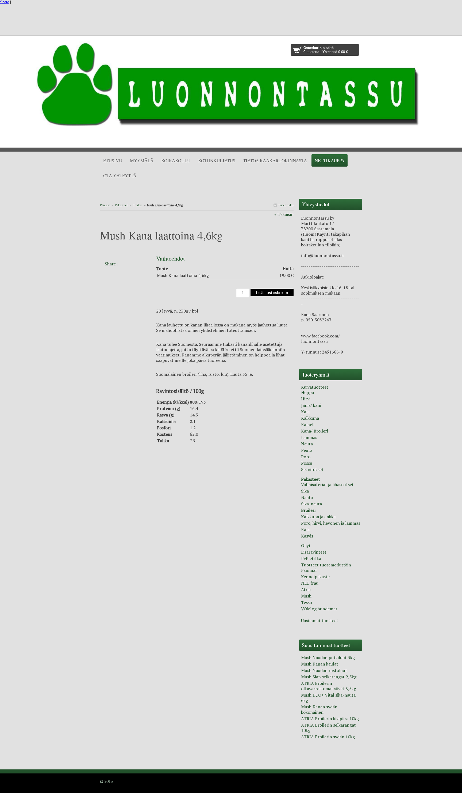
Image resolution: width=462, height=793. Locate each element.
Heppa (307, 392)
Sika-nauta (311, 504)
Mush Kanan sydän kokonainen (319, 709)
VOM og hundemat (319, 609)
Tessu (306, 602)
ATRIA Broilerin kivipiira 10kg (330, 718)
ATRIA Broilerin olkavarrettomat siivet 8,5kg (328, 685)
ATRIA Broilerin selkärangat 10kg (328, 727)
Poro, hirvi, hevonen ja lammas (330, 523)
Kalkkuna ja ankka (318, 517)
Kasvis (307, 536)
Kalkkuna (310, 418)
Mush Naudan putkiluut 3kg (328, 657)
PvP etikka (311, 558)
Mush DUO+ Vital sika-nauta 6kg (328, 697)
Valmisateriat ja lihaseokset (327, 484)
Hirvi (305, 399)
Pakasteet (121, 205)
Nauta (307, 444)
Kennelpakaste (315, 577)
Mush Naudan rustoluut (324, 670)
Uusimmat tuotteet (319, 620)
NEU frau (309, 583)
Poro (305, 457)
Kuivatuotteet (314, 387)
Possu (306, 463)
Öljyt (306, 545)
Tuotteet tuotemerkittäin (326, 565)
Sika (305, 491)
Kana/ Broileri (314, 431)
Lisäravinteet (313, 552)
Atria (306, 589)
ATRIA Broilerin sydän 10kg (328, 737)
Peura (306, 450)
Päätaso (105, 205)
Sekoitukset (312, 469)
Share (4, 2)
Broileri (137, 205)
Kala (305, 412)
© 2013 (106, 781)
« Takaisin (284, 214)
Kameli (307, 424)
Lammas (309, 437)
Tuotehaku (285, 205)
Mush (306, 596)
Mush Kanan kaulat (319, 664)
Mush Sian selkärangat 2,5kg (328, 677)
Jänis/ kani (311, 405)
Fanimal (309, 570)
